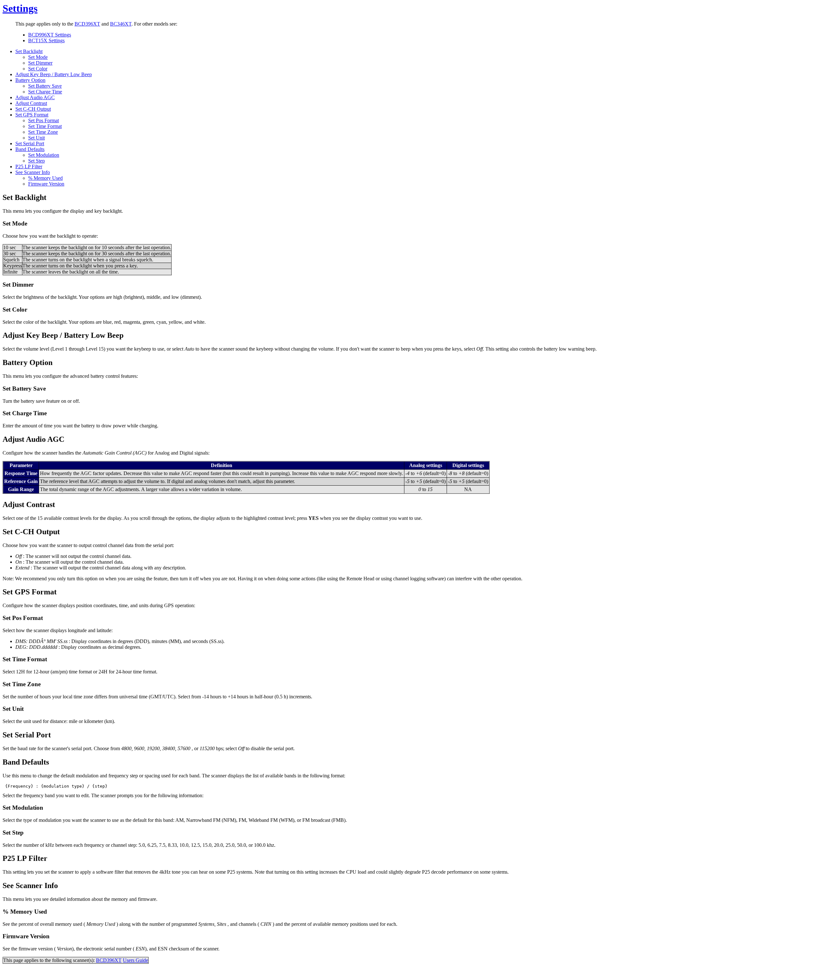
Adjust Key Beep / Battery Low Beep (53, 74)
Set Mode (38, 57)
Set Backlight (29, 51)
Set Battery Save (45, 86)
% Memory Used (45, 178)
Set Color (37, 68)
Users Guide (135, 960)
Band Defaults (29, 149)
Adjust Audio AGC (35, 97)
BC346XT (120, 24)
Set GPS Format (31, 114)
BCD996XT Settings (49, 34)
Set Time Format (45, 126)
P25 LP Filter (28, 166)
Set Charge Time (45, 91)
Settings (20, 8)
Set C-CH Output (33, 109)
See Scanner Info (32, 172)
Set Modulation (43, 155)
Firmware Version (46, 184)
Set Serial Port (29, 143)
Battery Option (30, 80)
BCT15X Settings (46, 40)
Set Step (36, 160)
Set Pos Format (43, 120)
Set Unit (36, 137)
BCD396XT (87, 24)
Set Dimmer (40, 63)
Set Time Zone (43, 132)
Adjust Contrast (31, 103)
